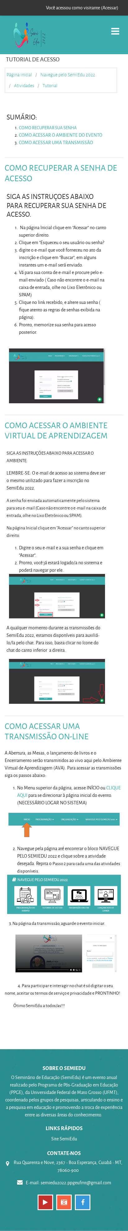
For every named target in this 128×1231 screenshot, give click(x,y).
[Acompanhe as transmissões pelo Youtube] (45, 1202)
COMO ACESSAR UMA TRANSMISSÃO (56, 142)
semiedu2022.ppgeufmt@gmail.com (76, 1182)
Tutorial (50, 86)
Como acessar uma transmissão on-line (47, 731)
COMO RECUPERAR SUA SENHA (48, 127)
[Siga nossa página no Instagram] (64, 1202)
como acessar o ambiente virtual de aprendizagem (56, 430)
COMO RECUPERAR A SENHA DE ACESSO (61, 173)
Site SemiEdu (64, 1138)
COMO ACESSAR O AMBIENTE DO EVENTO (60, 135)
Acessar (110, 7)
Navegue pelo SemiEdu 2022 (67, 75)
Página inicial (19, 75)
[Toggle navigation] (115, 27)
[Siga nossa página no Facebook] (82, 1202)
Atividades (24, 86)
